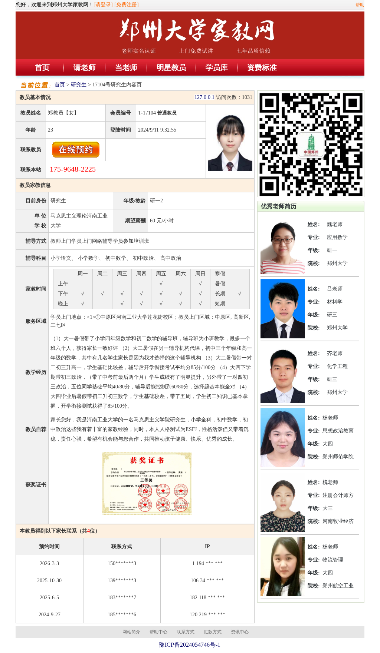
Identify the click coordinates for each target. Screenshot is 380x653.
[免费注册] (126, 4)
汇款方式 (213, 631)
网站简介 (131, 631)
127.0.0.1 (204, 97)
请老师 (84, 67)
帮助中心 (158, 631)
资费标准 (262, 67)
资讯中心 (240, 631)
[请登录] (103, 4)
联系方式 (185, 631)
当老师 (126, 67)
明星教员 (171, 67)
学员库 (217, 67)
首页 (42, 67)
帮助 (360, 4)
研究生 (78, 84)
